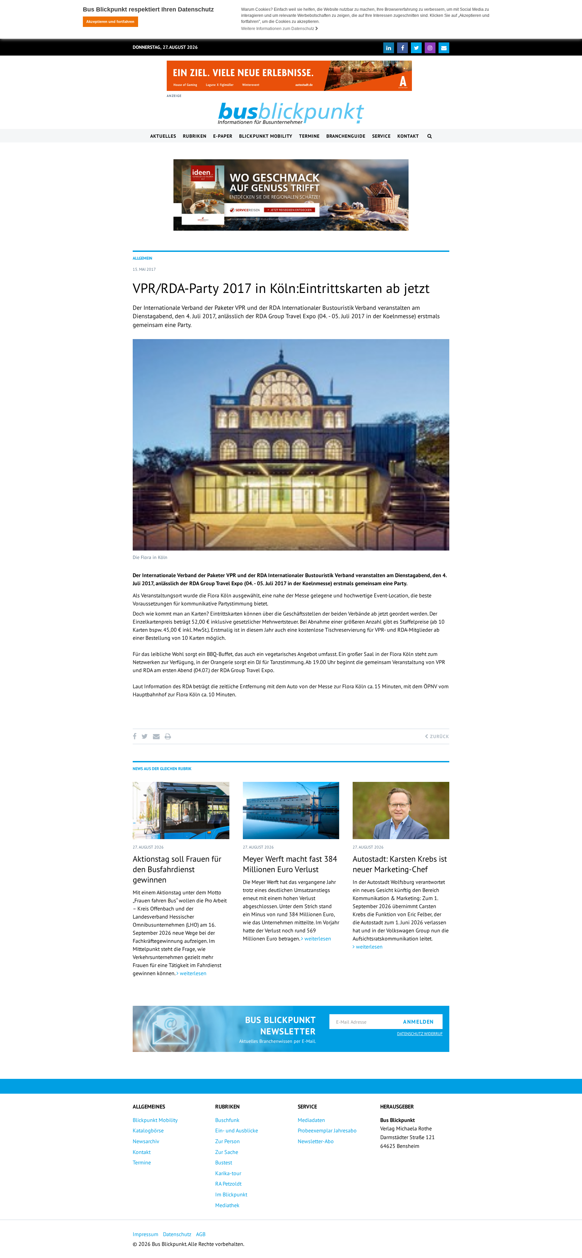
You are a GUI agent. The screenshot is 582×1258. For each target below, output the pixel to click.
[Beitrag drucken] (167, 736)
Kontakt (408, 136)
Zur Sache (226, 1152)
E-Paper (222, 136)
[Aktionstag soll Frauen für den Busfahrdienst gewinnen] (181, 810)
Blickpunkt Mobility (265, 136)
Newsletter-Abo (316, 1141)
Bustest (223, 1162)
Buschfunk (227, 1120)
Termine (309, 136)
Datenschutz (177, 1234)
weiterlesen (192, 973)
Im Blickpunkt (231, 1194)
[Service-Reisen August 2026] (291, 195)
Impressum (145, 1234)
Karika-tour (228, 1173)
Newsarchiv (146, 1141)
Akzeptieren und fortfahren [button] (110, 22)
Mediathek (227, 1205)
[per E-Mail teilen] (156, 736)
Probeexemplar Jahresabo (327, 1130)
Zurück (438, 736)
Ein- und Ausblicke (236, 1130)
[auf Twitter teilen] (144, 736)
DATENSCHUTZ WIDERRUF (420, 1033)
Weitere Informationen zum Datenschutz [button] (278, 28)
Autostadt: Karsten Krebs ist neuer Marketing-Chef (400, 864)
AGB (200, 1234)
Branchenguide (345, 136)
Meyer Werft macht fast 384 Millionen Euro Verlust (290, 864)
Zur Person (227, 1141)
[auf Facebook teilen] (136, 736)
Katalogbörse (148, 1130)
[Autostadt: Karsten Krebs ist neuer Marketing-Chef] (401, 810)
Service (381, 136)
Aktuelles (163, 136)
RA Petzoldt (228, 1183)
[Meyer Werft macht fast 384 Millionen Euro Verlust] (291, 810)
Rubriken (194, 136)
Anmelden (418, 1021)
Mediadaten (311, 1120)
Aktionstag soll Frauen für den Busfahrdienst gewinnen (177, 869)
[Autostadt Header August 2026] (289, 76)
